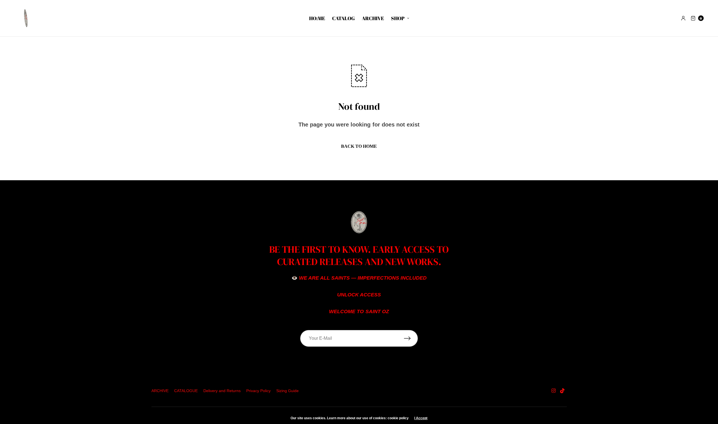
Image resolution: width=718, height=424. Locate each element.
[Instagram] (553, 390)
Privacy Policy (258, 390)
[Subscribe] (411, 338)
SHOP (397, 18)
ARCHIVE (373, 18)
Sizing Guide (287, 390)
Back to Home (359, 146)
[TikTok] (562, 390)
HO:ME (317, 18)
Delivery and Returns (222, 390)
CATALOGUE (186, 390)
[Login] (683, 18)
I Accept (420, 418)
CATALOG (343, 18)
